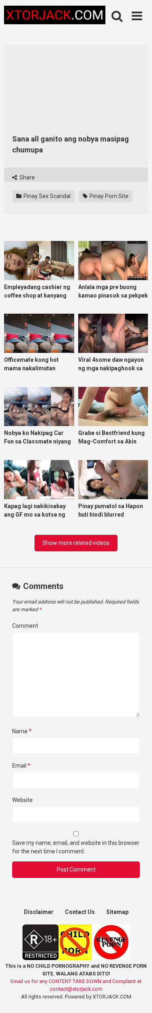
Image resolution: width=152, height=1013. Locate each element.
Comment (25, 626)
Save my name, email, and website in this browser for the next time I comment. (75, 847)
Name (22, 731)
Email (21, 765)
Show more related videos (76, 543)
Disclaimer (39, 912)
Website (22, 800)
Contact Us (80, 912)
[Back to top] (137, 996)
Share (26, 177)
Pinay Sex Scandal (46, 196)
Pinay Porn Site (108, 196)
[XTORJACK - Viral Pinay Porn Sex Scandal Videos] (54, 16)
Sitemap (117, 912)
